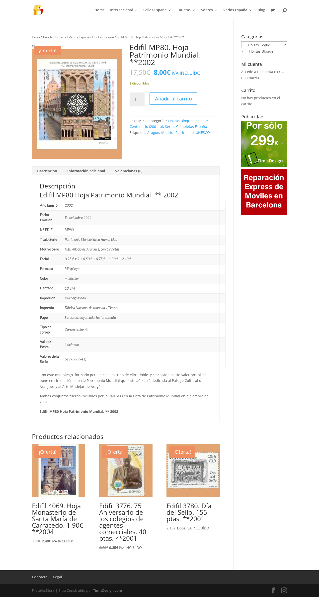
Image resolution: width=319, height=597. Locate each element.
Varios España (235, 10)
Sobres (207, 10)
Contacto (40, 577)
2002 (198, 120)
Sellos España (154, 10)
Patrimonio (184, 132)
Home (99, 10)
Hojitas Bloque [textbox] (257, 51)
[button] (34, 46)
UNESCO (203, 132)
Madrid (167, 132)
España (60, 37)
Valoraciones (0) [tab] (129, 171)
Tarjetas (184, 10)
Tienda (48, 37)
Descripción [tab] (47, 171)
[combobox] (257, 51)
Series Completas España (186, 126)
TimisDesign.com (107, 590)
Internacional (121, 10)
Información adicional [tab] (86, 171)
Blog (261, 10)
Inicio (36, 37)
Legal (57, 577)
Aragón (153, 132)
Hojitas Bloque (103, 37)
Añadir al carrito (173, 98)
